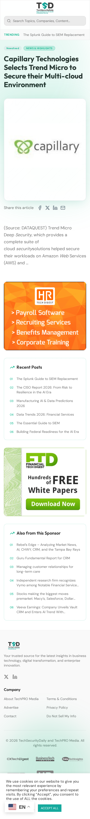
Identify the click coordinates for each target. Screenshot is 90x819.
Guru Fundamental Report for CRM (43, 558)
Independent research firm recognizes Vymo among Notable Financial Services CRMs (47, 582)
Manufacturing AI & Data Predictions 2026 (45, 403)
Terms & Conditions (62, 699)
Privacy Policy (57, 707)
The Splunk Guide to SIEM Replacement (53, 35)
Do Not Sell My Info (61, 716)
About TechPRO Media (21, 699)
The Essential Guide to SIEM (38, 423)
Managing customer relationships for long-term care (45, 569)
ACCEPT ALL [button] (50, 808)
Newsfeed (12, 48)
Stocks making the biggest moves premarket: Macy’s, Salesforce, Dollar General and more (45, 596)
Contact (10, 716)
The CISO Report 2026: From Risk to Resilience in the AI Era (44, 389)
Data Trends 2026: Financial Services (45, 414)
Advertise (11, 707)
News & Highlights (39, 48)
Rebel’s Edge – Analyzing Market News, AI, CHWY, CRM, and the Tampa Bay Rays (48, 547)
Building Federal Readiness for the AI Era (48, 431)
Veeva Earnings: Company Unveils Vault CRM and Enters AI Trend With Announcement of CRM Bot (47, 609)
